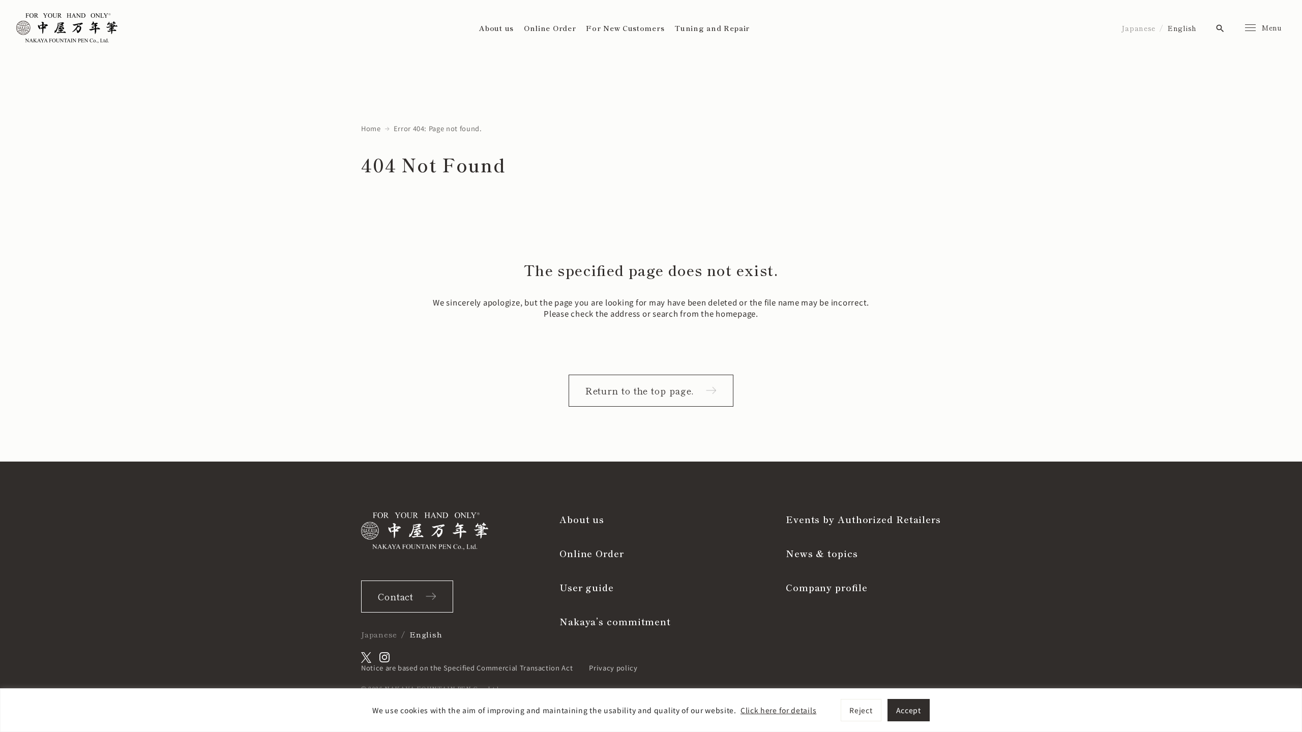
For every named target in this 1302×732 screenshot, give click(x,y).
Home (371, 128)
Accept (908, 710)
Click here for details (778, 710)
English (1182, 28)
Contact (395, 596)
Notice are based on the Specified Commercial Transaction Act (467, 668)
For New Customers (625, 28)
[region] (651, 710)
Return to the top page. (639, 390)
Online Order (550, 28)
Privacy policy (613, 668)
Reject (860, 710)
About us (496, 28)
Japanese (1138, 28)
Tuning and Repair (712, 28)
